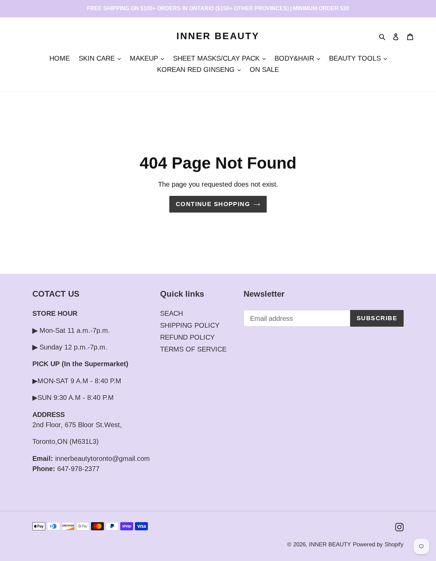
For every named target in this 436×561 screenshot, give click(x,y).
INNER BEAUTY (218, 36)
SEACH (171, 313)
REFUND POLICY (187, 337)
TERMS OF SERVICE (193, 349)
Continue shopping (213, 204)
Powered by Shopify (378, 544)
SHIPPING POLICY (189, 325)
